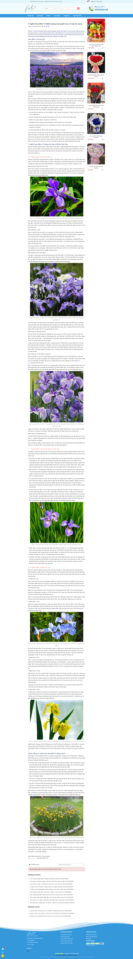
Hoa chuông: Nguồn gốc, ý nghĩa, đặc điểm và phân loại (45, 878)
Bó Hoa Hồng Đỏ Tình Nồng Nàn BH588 (96, 106)
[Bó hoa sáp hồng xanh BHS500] (96, 123)
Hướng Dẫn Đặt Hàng (67, 934)
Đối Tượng (57, 15)
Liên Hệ (89, 938)
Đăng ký (93, 1)
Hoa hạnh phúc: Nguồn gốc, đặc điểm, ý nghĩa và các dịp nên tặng (48, 902)
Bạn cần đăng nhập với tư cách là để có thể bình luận (45, 869)
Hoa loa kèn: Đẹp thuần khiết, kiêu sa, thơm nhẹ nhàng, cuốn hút (48, 897)
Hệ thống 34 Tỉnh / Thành (38, 1)
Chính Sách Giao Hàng (67, 941)
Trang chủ (30, 15)
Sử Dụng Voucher (66, 936)
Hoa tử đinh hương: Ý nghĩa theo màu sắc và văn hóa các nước (47, 884)
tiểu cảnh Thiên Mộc (90, 945)
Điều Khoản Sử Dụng (72, 955)
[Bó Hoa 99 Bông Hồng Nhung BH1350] (96, 62)
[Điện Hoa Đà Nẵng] (93, 943)
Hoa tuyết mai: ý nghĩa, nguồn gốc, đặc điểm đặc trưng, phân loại (48, 900)
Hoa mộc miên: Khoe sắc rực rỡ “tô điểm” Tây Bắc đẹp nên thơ (46, 910)
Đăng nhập (99, 1)
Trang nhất (30, 19)
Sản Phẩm (40, 15)
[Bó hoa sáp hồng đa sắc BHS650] (96, 153)
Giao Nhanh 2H (77, 15)
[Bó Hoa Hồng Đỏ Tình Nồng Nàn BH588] (96, 92)
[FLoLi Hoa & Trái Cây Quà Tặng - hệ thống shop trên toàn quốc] (30, 8)
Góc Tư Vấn (31, 944)
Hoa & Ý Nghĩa (43, 19)
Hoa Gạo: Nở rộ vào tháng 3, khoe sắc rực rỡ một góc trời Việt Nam (48, 913)
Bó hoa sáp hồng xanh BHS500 (96, 136)
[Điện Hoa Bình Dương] (97, 943)
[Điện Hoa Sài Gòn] (88, 943)
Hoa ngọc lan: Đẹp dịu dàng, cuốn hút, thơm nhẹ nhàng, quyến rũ (48, 881)
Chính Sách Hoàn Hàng (67, 943)
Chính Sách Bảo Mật (61, 955)
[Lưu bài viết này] (49, 26)
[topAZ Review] (102, 943)
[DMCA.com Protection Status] (59, 953)
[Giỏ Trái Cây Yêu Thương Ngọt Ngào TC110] (96, 31)
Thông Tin (66, 15)
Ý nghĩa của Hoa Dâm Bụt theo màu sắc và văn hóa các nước (46, 916)
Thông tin (37, 19)
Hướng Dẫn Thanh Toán (67, 938)
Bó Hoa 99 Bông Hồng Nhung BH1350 (96, 75)
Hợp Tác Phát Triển (92, 934)
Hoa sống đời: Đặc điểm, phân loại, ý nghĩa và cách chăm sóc (47, 892)
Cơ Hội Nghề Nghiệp (92, 936)
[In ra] (46, 26)
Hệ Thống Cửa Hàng (33, 942)
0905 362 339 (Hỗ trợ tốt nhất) (35, 938)
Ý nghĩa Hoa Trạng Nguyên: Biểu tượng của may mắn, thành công (48, 889)
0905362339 (101, 9)
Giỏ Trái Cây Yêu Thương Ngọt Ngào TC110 (96, 45)
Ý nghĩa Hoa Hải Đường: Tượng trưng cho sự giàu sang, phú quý (47, 886)
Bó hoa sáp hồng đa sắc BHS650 (96, 167)
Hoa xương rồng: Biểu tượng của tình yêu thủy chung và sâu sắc (47, 894)
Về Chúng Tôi (32, 940)
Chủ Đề (48, 15)
